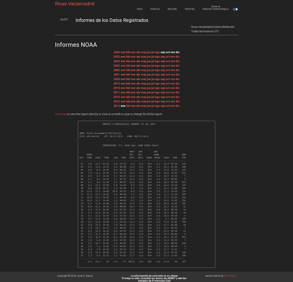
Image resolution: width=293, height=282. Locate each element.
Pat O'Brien (230, 275)
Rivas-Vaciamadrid (74, 4)
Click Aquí (60, 114)
